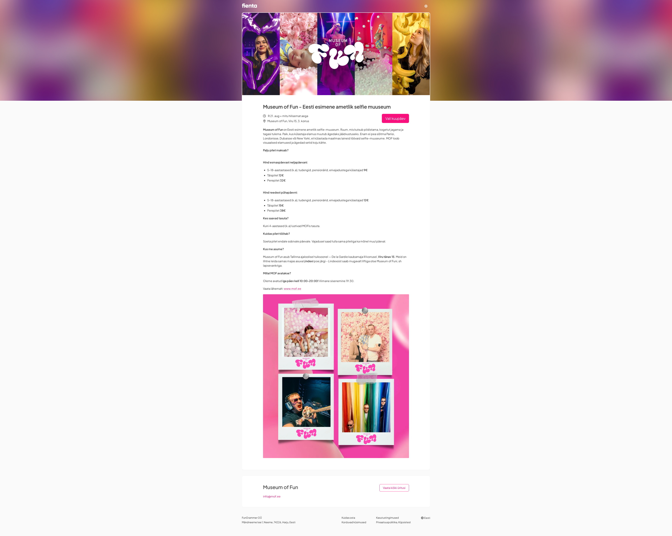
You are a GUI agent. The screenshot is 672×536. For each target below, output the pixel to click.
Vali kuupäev (395, 118)
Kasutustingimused (387, 517)
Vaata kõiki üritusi (394, 488)
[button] (426, 6)
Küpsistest (404, 522)
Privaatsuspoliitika (386, 522)
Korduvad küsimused (354, 522)
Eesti (427, 517)
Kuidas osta (348, 517)
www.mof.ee (292, 288)
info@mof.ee (272, 496)
